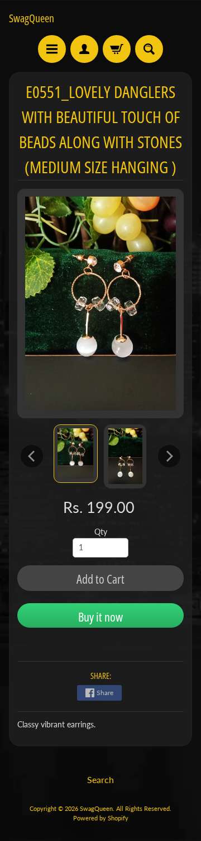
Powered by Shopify (100, 818)
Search (100, 779)
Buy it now (100, 616)
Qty (100, 531)
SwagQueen (31, 18)
